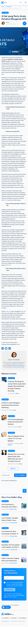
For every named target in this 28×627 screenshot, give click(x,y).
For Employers (13, 618)
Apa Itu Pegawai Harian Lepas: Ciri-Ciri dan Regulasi (16, 438)
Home (3, 6)
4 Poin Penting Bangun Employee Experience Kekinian (15, 421)
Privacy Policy (14, 621)
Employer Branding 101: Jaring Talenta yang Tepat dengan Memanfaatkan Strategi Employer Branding (17, 386)
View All (13, 468)
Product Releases (22, 618)
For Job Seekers (5, 618)
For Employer (8, 6)
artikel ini (8, 311)
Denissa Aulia (13, 509)
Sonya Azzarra (13, 563)
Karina (7, 22)
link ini (5, 200)
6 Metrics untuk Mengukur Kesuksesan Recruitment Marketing (11, 405)
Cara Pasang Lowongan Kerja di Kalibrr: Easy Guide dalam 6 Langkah (10, 520)
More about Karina (18, 367)
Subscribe (9, 589)
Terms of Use (22, 621)
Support (7, 607)
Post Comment (20, 475)
